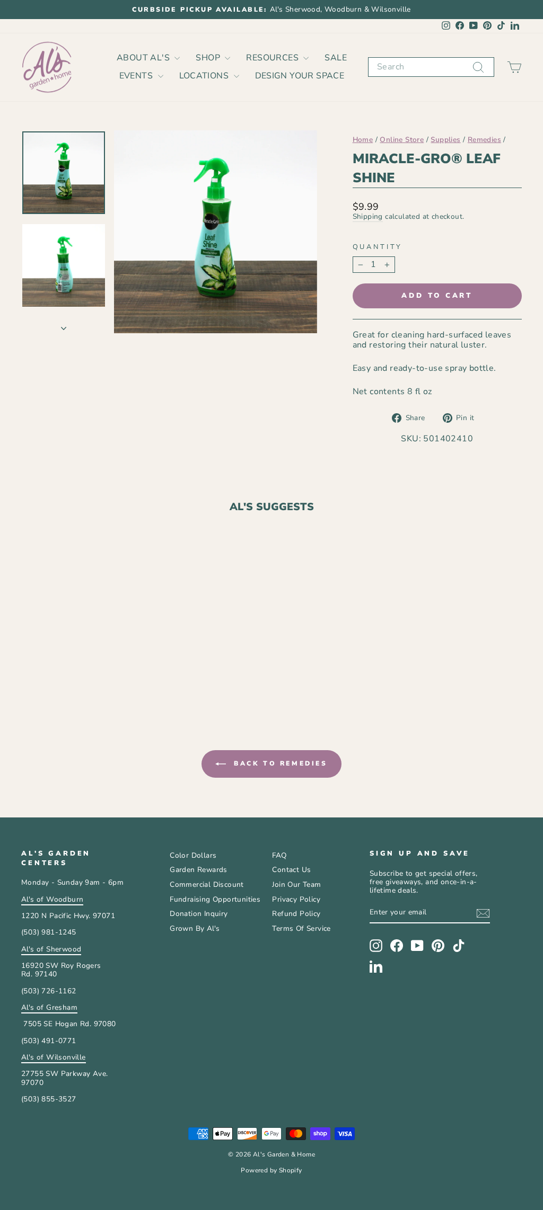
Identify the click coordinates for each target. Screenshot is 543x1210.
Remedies (484, 140)
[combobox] (431, 67)
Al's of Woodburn (52, 899)
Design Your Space (300, 76)
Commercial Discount (207, 884)
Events (137, 76)
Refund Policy (296, 914)
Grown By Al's (195, 928)
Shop (209, 58)
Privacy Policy (296, 899)
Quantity (378, 247)
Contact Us (291, 870)
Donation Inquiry (198, 914)
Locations (205, 76)
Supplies (445, 140)
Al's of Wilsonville (53, 1057)
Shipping (368, 216)
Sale (336, 58)
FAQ (279, 855)
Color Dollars (193, 855)
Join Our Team (296, 884)
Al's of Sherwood (51, 949)
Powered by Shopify (271, 1170)
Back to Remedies (278, 763)
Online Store (402, 140)
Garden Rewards (198, 870)
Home (363, 140)
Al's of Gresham (49, 1007)
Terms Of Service (301, 928)
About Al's (144, 58)
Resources (273, 58)
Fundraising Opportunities (215, 899)
